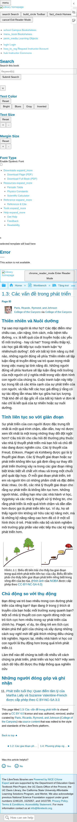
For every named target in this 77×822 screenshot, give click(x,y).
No (21, 766)
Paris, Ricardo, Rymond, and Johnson (35, 308)
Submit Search (10, 76)
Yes (9, 766)
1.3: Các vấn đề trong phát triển (38, 709)
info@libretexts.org (41, 808)
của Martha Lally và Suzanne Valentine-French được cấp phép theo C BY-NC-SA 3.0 (36, 695)
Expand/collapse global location (73, 284)
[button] (12, 221)
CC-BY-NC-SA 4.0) (30, 584)
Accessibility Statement (38, 804)
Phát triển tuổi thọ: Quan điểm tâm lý (32, 691)
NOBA (54, 580)
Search (7, 818)
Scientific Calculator (18, 195)
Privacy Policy (60, 800)
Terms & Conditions (13, 804)
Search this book (9, 65)
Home (18, 285)
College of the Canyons (27, 312)
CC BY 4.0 (17, 713)
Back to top (8, 735)
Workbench (40, 285)
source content (31, 721)
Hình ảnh (38, 580)
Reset (5, 101)
